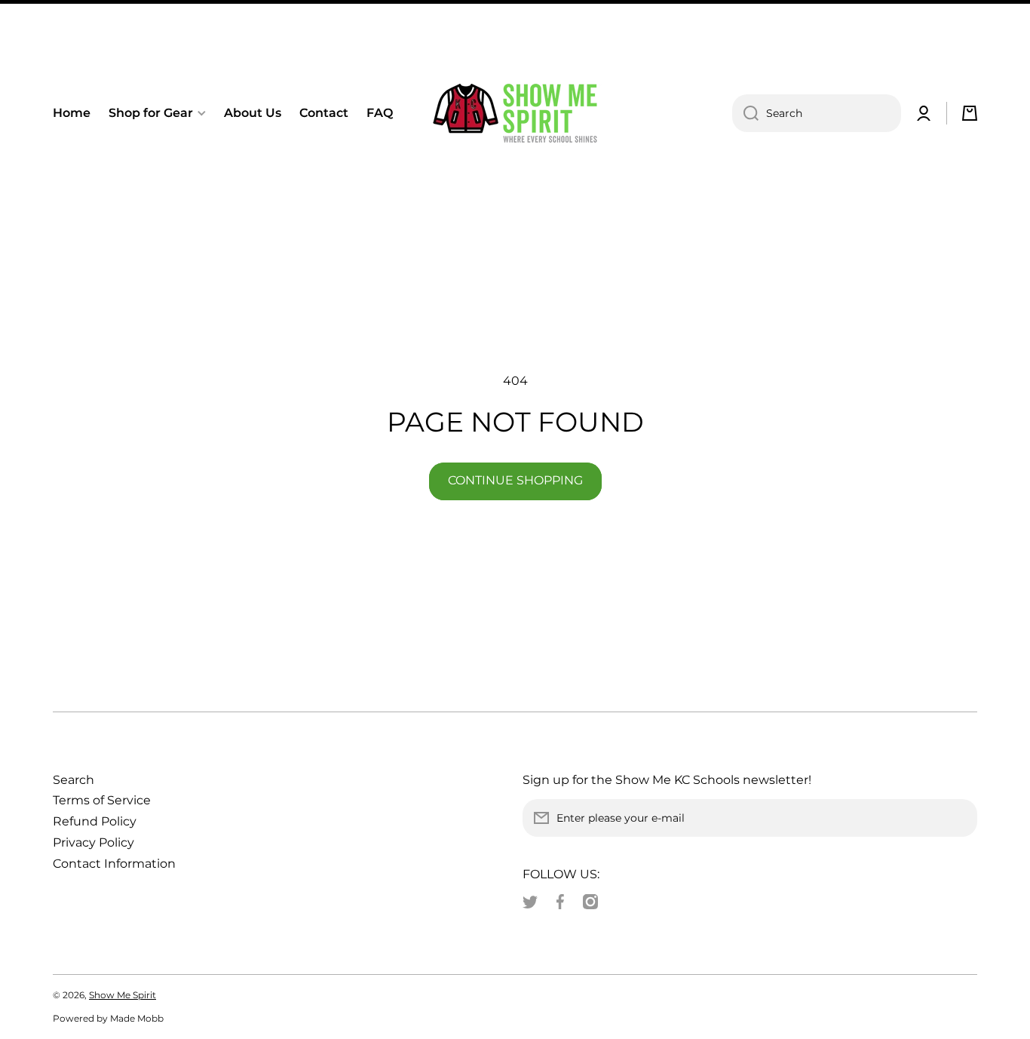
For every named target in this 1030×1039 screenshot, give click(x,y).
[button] (969, 113)
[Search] (745, 113)
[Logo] (515, 113)
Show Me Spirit (122, 995)
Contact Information (114, 863)
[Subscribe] (958, 818)
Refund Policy (94, 821)
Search (73, 780)
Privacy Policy (93, 842)
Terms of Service (102, 800)
